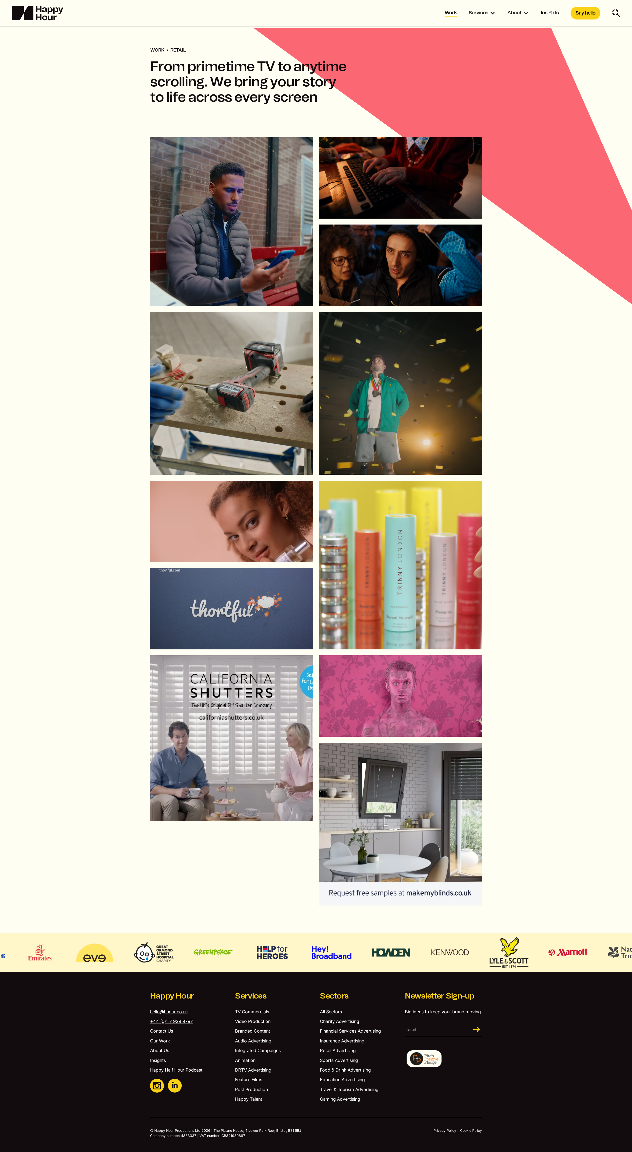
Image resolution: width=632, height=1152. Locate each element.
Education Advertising (342, 1079)
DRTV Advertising (253, 1070)
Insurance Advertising (342, 1040)
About (514, 12)
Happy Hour (172, 996)
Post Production (251, 1089)
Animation (245, 1060)
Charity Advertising (339, 1021)
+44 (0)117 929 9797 (171, 1021)
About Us (159, 1050)
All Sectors (331, 1011)
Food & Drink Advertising (345, 1070)
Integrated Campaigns (258, 1050)
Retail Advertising (338, 1050)
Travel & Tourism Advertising (349, 1089)
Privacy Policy (445, 1130)
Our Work (160, 1040)
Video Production (253, 1021)
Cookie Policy (471, 1130)
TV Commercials (252, 1011)
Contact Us (161, 1031)
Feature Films (248, 1079)
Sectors (334, 996)
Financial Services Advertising (350, 1031)
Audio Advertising (253, 1040)
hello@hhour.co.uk (169, 1011)
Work (451, 12)
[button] (482, 13)
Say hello (585, 13)
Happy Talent (248, 1099)
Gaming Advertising (340, 1099)
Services (478, 12)
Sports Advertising (339, 1060)
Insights (549, 12)
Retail (178, 50)
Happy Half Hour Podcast (176, 1070)
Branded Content (252, 1031)
